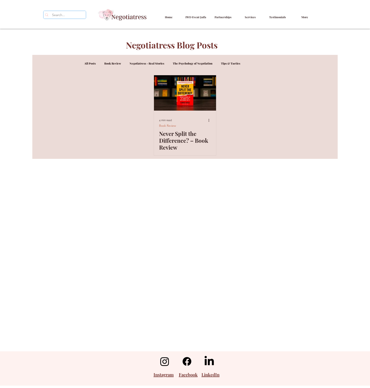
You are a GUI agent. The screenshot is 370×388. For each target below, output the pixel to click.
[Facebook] (187, 361)
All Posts (90, 63)
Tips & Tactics (230, 63)
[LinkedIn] (209, 361)
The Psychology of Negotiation (192, 63)
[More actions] (210, 120)
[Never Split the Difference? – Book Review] (185, 93)
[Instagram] (164, 361)
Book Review (112, 63)
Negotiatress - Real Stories (147, 63)
